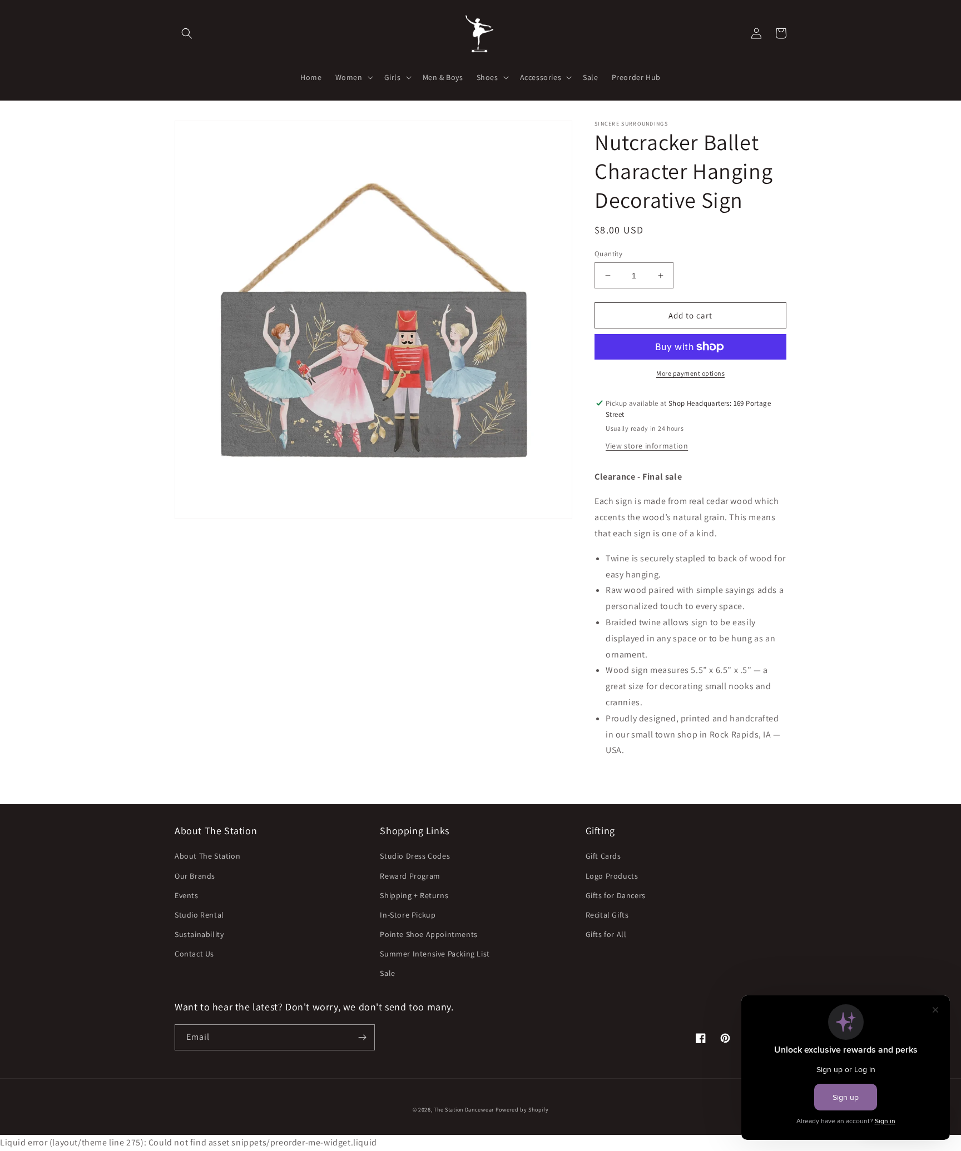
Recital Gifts (607, 915)
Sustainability (199, 934)
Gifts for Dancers (616, 895)
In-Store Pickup (407, 915)
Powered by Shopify (522, 1109)
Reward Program (410, 876)
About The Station (207, 856)
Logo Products (612, 876)
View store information (647, 446)
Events (187, 895)
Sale (387, 973)
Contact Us (194, 954)
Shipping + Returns (414, 895)
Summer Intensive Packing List (434, 954)
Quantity (608, 253)
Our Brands (195, 876)
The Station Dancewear (464, 1109)
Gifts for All (606, 934)
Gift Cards (603, 856)
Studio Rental (199, 915)
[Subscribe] (362, 1037)
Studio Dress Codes (415, 856)
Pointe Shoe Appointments (428, 934)
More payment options (690, 373)
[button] (187, 33)
